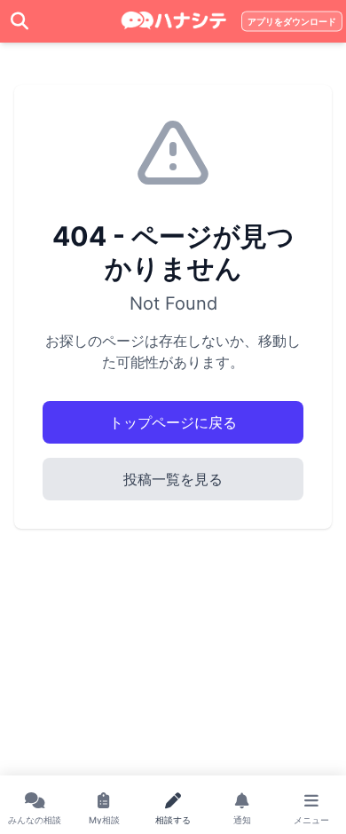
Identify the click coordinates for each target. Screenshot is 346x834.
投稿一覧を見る (173, 479)
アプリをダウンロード (292, 22)
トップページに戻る (173, 422)
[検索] (19, 21)
